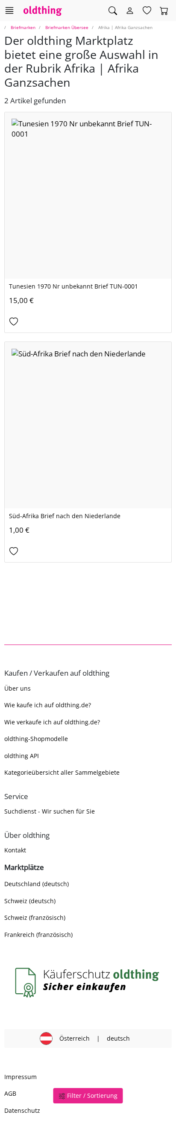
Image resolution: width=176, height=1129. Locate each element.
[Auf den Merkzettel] (88, 321)
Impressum (20, 1077)
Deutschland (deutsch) (36, 884)
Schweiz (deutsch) (30, 901)
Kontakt (15, 850)
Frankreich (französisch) (38, 935)
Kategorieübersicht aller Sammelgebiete (62, 772)
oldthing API (21, 756)
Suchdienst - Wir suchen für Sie (49, 811)
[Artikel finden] (113, 10)
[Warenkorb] (164, 10)
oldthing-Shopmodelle (36, 739)
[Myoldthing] (130, 10)
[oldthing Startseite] (42, 10)
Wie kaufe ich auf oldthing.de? (47, 705)
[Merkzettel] (147, 10)
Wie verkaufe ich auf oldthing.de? (52, 722)
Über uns (17, 688)
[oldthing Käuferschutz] (88, 982)
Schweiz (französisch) (34, 917)
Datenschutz (22, 1110)
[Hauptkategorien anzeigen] (9, 10)
